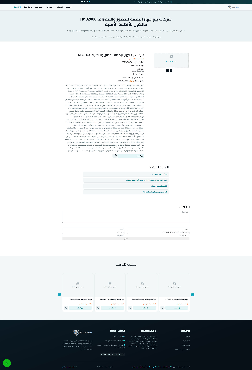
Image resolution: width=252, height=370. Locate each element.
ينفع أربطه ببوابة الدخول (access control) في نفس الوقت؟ (146, 180)
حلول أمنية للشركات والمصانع (142, 347)
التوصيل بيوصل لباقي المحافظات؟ (155, 192)
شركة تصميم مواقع (68, 366)
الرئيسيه (69, 7)
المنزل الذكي (146, 338)
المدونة (49, 7)
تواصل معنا (28, 7)
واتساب (139, 155)
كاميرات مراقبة (157, 37)
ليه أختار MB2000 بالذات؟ (158, 174)
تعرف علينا (38, 7)
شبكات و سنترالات (151, 341)
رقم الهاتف (121, 232)
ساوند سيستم (136, 338)
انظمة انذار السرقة (143, 343)
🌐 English (17, 7)
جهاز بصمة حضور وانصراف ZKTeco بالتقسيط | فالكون (136, 37)
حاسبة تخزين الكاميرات (182, 349)
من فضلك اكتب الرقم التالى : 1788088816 (176, 232)
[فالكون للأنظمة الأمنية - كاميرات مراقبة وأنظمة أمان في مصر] (233, 7)
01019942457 (84, 2)
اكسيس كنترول (140, 341)
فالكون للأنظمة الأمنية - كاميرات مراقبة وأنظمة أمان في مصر (152, 366)
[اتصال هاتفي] (115, 156)
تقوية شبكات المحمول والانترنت (144, 344)
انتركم (144, 336)
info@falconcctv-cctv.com (114, 340)
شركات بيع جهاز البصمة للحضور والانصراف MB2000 (105, 37)
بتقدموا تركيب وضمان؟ (158, 186)
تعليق (126, 238)
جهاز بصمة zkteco (138, 71)
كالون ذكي (135, 345)
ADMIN (99, 366)
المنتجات (60, 7)
